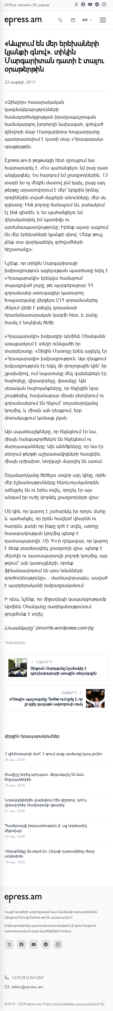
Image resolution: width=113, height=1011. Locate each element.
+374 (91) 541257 (28, 977)
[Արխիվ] (73, 20)
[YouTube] (90, 4)
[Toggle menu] (102, 20)
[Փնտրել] (60, 20)
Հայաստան (15, 643)
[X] (76, 4)
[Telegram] (97, 4)
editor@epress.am (27, 986)
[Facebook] (83, 4)
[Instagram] (104, 4)
